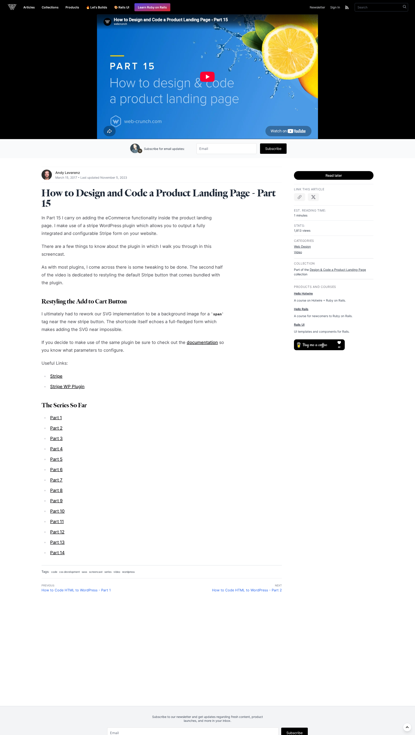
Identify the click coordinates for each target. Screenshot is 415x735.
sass (84, 571)
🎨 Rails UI (121, 7)
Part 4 (56, 448)
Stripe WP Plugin (67, 386)
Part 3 (56, 438)
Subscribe (273, 148)
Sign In (335, 7)
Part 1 (56, 417)
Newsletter (317, 7)
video (116, 571)
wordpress (128, 571)
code (54, 571)
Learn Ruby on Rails (152, 7)
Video (298, 252)
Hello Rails (301, 309)
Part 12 (57, 531)
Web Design (302, 246)
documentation (202, 342)
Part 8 (56, 490)
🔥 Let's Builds (96, 7)
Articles (29, 7)
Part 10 (57, 511)
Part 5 (56, 459)
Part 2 (56, 428)
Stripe (56, 376)
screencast (95, 571)
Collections (50, 7)
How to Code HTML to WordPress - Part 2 (247, 590)
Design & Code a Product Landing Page (338, 269)
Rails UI (299, 324)
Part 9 (56, 500)
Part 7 (56, 480)
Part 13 (57, 542)
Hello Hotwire (303, 293)
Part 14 (57, 552)
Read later (334, 175)
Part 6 (56, 469)
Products (72, 7)
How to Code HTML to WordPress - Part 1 (76, 590)
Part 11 (57, 521)
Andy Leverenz (67, 172)
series (108, 571)
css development (69, 571)
